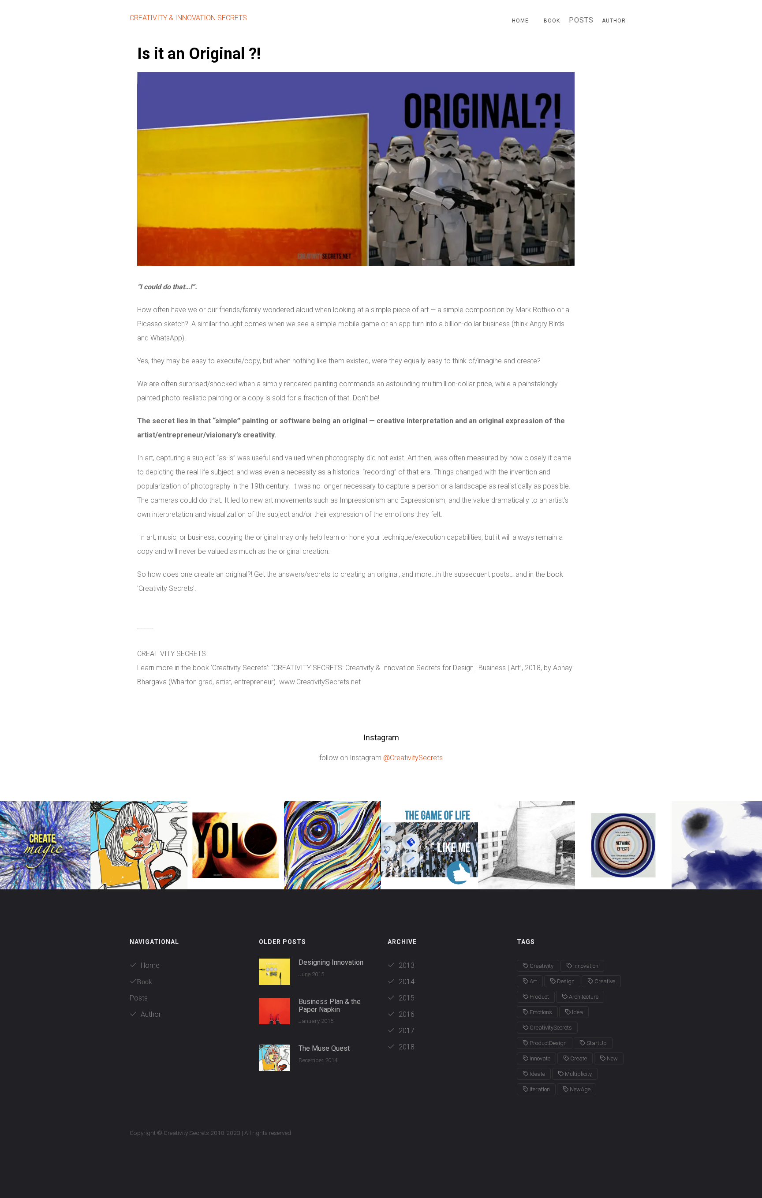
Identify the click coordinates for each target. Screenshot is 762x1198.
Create (578, 1058)
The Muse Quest (324, 1048)
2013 (406, 965)
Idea (577, 1012)
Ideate (536, 1074)
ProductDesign (547, 1043)
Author (614, 21)
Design (565, 981)
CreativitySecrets (550, 1027)
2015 (406, 998)
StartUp (596, 1043)
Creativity (540, 966)
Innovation (585, 966)
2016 (406, 1014)
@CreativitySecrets (413, 758)
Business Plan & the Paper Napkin (330, 1005)
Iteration (539, 1089)
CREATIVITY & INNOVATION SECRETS (188, 18)
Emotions (540, 1012)
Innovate (539, 1058)
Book (552, 21)
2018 (406, 1047)
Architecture (583, 996)
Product (538, 996)
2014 (406, 982)
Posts (139, 998)
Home (520, 21)
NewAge (579, 1089)
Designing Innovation (331, 962)
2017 (406, 1030)
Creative (604, 981)
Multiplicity (578, 1074)
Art (532, 981)
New (611, 1058)
